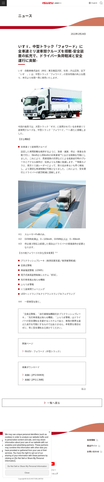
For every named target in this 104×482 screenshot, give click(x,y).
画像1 (34, 375)
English (94, 3)
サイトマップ (52, 473)
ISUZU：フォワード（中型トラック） (43, 351)
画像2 (34, 380)
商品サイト (92, 445)
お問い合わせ (93, 451)
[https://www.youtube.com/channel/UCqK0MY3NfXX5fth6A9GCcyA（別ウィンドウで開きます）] (52, 464)
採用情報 (91, 440)
